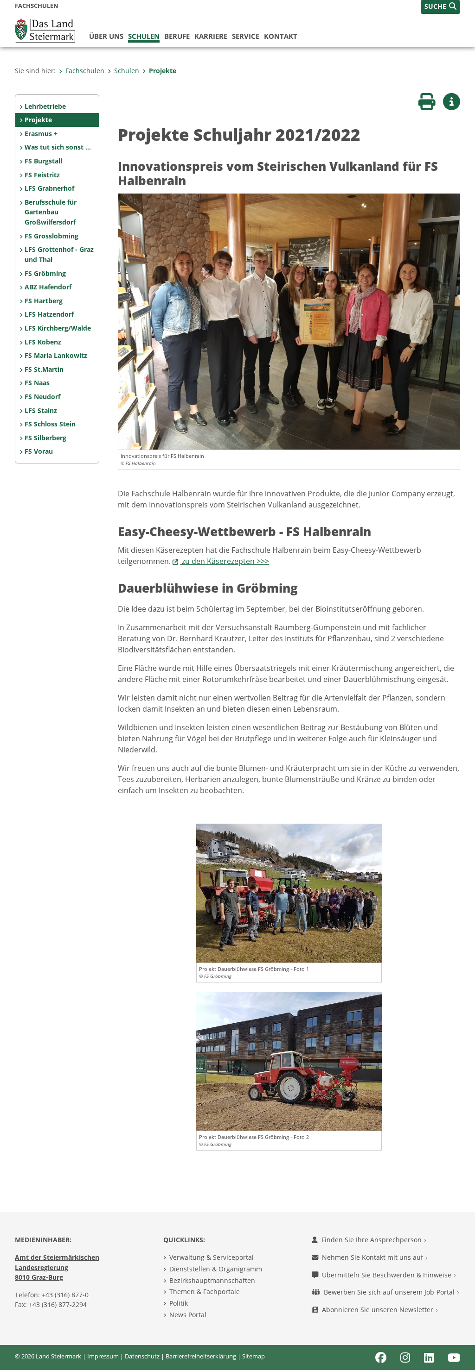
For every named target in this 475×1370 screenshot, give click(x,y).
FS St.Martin (44, 369)
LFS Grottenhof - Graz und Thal (59, 254)
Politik (178, 1303)
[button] (440, 7)
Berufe (177, 36)
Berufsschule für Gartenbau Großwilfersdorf (51, 212)
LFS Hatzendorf (49, 314)
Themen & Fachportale (204, 1291)
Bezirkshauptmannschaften (212, 1280)
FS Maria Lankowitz (56, 355)
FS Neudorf (42, 396)
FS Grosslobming (51, 235)
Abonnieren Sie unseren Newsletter (378, 1309)
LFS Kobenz (43, 342)
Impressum (103, 1356)
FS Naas (37, 382)
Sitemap (253, 1356)
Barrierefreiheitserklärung (201, 1356)
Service (245, 36)
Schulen (144, 36)
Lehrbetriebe (45, 106)
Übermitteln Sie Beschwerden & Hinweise (387, 1274)
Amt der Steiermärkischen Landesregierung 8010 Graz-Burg (57, 1267)
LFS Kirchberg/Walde (58, 328)
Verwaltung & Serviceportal (211, 1257)
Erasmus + (41, 133)
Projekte (162, 70)
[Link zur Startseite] (45, 30)
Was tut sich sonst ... (58, 147)
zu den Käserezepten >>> (224, 561)
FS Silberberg (45, 437)
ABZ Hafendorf (48, 286)
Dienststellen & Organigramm (215, 1268)
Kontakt (280, 36)
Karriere (210, 36)
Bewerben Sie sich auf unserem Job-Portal (390, 1292)
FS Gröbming (45, 273)
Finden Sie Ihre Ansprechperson (372, 1239)
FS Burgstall (43, 160)
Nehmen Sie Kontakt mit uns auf (373, 1257)
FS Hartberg (44, 300)
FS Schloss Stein (50, 423)
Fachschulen (84, 70)
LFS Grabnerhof (49, 188)
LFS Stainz (41, 410)
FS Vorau (39, 451)
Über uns (106, 36)
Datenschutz (142, 1356)
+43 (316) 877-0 (65, 1294)
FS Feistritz (42, 174)
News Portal (187, 1314)
